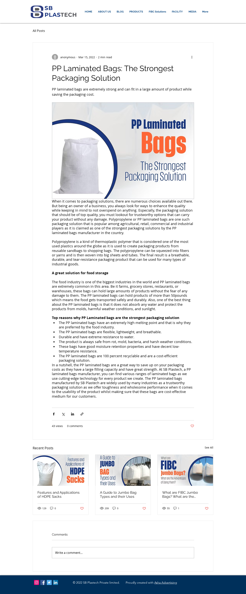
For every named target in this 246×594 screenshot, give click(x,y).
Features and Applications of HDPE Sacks (58, 494)
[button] (136, 12)
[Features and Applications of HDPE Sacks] (60, 470)
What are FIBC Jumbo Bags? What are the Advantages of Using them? (185, 494)
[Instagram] (36, 582)
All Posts (39, 31)
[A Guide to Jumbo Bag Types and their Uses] (123, 470)
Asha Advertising (165, 582)
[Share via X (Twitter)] (63, 414)
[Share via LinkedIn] (72, 414)
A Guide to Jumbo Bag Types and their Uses (118, 494)
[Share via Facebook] (54, 414)
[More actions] (191, 57)
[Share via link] (82, 414)
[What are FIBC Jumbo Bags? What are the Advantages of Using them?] (185, 470)
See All (209, 447)
